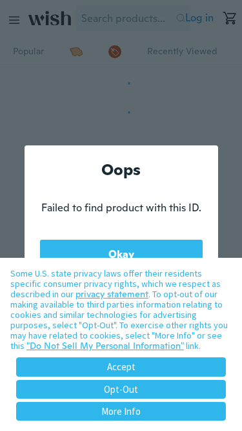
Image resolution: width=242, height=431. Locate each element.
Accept (121, 367)
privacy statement (112, 294)
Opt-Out (121, 389)
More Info (121, 411)
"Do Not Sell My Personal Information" (105, 346)
